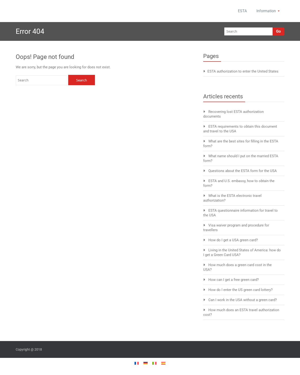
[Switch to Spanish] (163, 363)
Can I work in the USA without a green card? (242, 300)
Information (266, 11)
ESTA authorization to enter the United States (242, 71)
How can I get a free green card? (233, 280)
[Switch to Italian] (154, 363)
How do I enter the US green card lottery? (240, 290)
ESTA (242, 11)
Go (278, 31)
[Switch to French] (136, 363)
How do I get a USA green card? (233, 240)
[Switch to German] (145, 363)
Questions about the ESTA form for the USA (242, 171)
